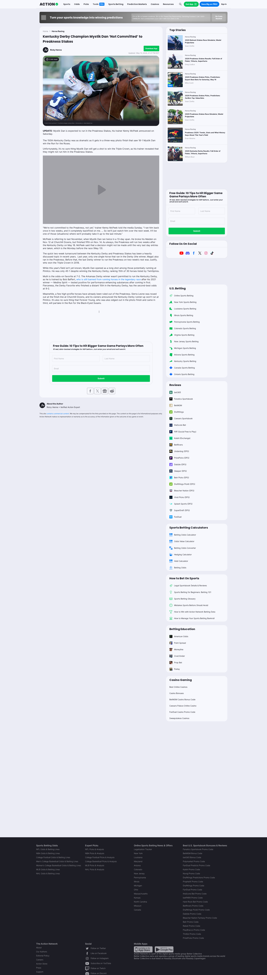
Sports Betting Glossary (185, 599)
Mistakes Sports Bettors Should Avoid (191, 605)
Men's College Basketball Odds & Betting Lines (57, 861)
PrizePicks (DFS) (181, 458)
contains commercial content (57, 414)
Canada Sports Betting (184, 368)
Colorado (138, 869)
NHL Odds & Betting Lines (48, 873)
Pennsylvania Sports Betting (187, 322)
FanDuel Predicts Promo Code (196, 865)
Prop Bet (178, 662)
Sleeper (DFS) (180, 471)
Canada (137, 910)
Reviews (175, 385)
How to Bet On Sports (184, 578)
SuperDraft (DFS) (182, 510)
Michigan (138, 885)
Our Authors (41, 951)
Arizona (137, 865)
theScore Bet (180, 425)
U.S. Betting (177, 288)
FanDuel (177, 517)
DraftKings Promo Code (193, 885)
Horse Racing (58, 31)
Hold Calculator (181, 561)
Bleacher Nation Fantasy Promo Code (200, 918)
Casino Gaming (180, 680)
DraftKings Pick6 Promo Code (196, 910)
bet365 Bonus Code (192, 857)
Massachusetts (141, 893)
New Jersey (139, 873)
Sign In (224, 4)
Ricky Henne (56, 50)
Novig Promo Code (191, 873)
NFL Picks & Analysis (94, 849)
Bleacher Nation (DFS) (184, 490)
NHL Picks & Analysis (94, 869)
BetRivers (178, 445)
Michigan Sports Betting (185, 348)
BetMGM (178, 405)
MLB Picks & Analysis (94, 865)
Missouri (137, 906)
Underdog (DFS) (181, 451)
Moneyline (178, 649)
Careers (39, 959)
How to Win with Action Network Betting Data (194, 612)
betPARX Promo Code (193, 897)
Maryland (138, 861)
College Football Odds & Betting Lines (53, 857)
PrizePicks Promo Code (193, 938)
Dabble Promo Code (192, 914)
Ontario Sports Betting (184, 374)
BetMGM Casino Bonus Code (182, 699)
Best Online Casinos (178, 687)
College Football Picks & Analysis (99, 857)
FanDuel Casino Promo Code (182, 712)
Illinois (136, 881)
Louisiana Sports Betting (185, 308)
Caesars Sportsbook (183, 418)
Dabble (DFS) (180, 464)
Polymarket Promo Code (194, 861)
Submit (101, 378)
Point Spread (180, 643)
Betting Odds (180, 567)
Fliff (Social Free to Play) (185, 431)
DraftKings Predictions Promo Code (199, 877)
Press (38, 968)
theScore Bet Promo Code (195, 893)
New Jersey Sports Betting (186, 341)
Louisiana (138, 857)
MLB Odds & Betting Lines (48, 869)
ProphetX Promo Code (193, 881)
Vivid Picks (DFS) (182, 497)
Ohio (136, 889)
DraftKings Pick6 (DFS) (184, 484)
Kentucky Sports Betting (185, 361)
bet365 (177, 392)
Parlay (177, 669)
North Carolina (140, 902)
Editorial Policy (42, 955)
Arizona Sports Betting (184, 354)
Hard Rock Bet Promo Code (195, 902)
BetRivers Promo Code (193, 906)
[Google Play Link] (164, 949)
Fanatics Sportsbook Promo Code (198, 849)
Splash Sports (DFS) (183, 504)
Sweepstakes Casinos (179, 718)
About (39, 947)
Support (39, 972)
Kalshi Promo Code (191, 869)
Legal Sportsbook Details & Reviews (190, 585)
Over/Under (179, 656)
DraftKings (179, 412)
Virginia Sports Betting (184, 335)
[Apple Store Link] (143, 949)
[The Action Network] (48, 4)
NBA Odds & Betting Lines (48, 853)
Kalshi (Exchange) (182, 438)
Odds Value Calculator (184, 541)
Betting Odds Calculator (185, 535)
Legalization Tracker (143, 849)
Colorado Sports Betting (185, 328)
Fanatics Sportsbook (183, 399)
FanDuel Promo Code (192, 889)
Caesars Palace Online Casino (182, 706)
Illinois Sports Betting (183, 315)
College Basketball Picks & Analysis (101, 861)
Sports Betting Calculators (188, 527)
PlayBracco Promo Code (194, 930)
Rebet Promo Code (191, 926)
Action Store (41, 963)
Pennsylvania (140, 877)
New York (138, 853)
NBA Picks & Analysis (94, 853)
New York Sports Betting (185, 302)
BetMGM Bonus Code (192, 853)
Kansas (137, 897)
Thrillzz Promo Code (192, 934)
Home (45, 31)
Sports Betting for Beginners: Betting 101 (192, 592)
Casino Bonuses (176, 693)
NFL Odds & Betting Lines (48, 849)
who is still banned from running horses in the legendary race (108, 279)
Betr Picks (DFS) (181, 477)
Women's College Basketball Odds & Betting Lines (58, 865)
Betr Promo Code (190, 922)
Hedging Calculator (183, 554)
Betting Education (182, 629)
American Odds (181, 636)
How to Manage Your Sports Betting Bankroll (194, 618)
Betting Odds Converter (185, 548)
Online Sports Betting (183, 295)
